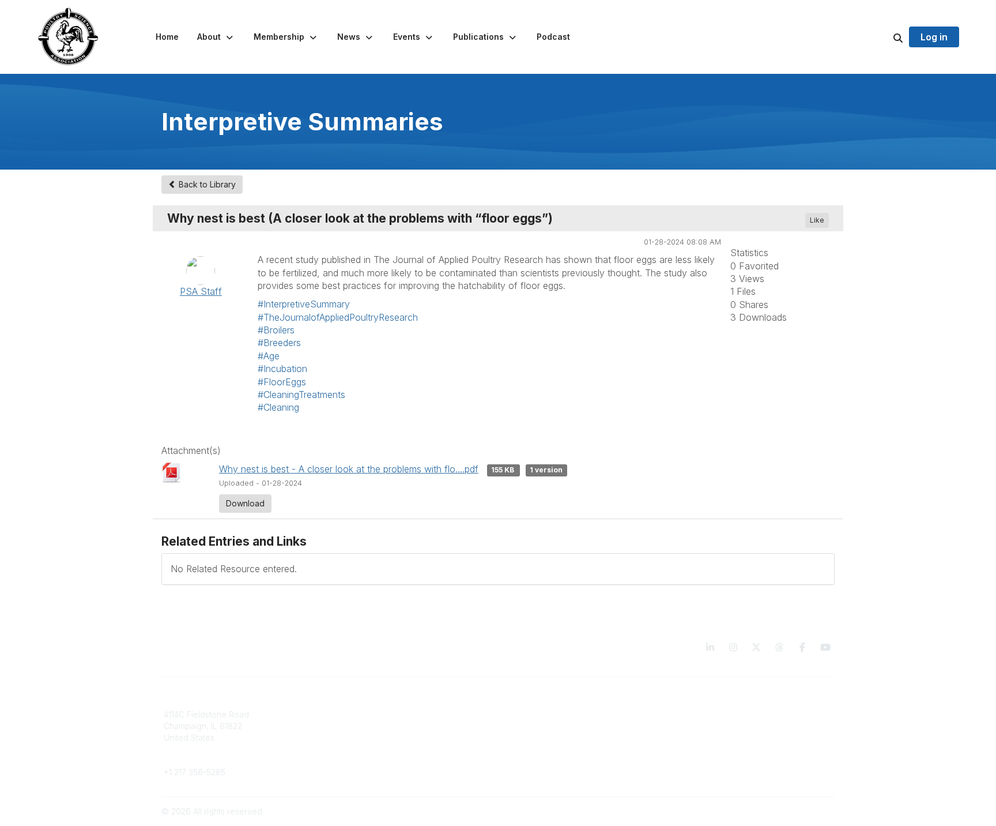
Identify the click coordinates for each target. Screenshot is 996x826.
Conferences (530, 726)
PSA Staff (201, 291)
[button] (216, 37)
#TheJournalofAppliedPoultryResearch (338, 317)
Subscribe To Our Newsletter (560, 748)
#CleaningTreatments (301, 394)
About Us (693, 714)
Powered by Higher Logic (786, 811)
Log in (934, 37)
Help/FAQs (525, 760)
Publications (527, 714)
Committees (356, 737)
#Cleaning (278, 407)
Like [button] (817, 220)
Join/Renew (357, 714)
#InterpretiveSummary (304, 304)
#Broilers (276, 330)
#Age (269, 356)
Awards (519, 737)
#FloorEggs (282, 382)
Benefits (349, 726)
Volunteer (352, 754)
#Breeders (279, 342)
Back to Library (206, 184)
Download (245, 503)
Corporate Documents (718, 726)
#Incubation (282, 368)
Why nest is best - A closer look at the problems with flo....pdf (348, 469)
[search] (883, 37)
